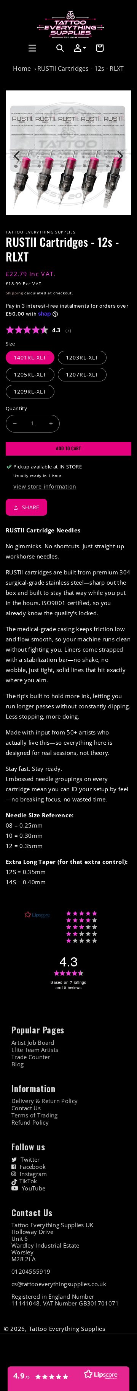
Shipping (14, 293)
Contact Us (26, 1108)
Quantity (16, 408)
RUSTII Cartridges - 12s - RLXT (80, 68)
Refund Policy (30, 1122)
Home (22, 68)
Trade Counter (30, 1057)
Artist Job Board (32, 1042)
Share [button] (31, 507)
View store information (44, 486)
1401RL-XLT (30, 357)
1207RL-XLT (82, 374)
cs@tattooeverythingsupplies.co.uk (58, 1284)
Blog (17, 1064)
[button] (14, 48)
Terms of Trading (34, 1115)
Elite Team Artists (34, 1049)
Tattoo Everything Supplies (67, 1328)
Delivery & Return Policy (44, 1101)
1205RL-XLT (30, 374)
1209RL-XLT (30, 391)
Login (44, 56)
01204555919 (30, 1271)
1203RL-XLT (82, 357)
